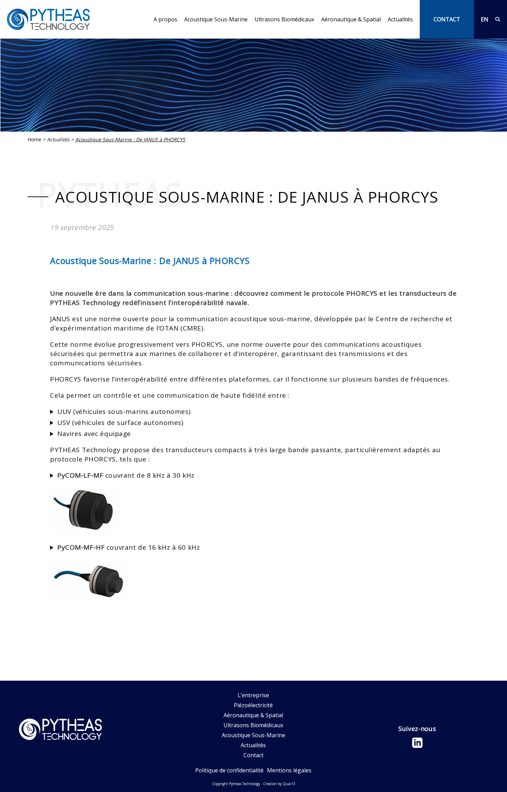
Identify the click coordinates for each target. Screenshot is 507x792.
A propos (165, 19)
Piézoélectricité (253, 705)
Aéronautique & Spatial (351, 19)
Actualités (400, 19)
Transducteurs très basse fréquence (231, 34)
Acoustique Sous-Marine (216, 19)
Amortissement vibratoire (354, 34)
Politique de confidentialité (229, 770)
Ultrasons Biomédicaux (284, 19)
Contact (253, 755)
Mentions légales (289, 770)
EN (484, 19)
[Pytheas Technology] (48, 19)
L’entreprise (169, 34)
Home (34, 139)
